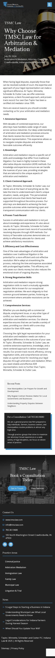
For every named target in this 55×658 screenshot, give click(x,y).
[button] (49, 4)
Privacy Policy (17, 648)
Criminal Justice (12, 561)
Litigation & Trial (13, 590)
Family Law (10, 579)
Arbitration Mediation (15, 567)
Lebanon (41, 62)
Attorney (32, 59)
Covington (43, 59)
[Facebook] (5, 544)
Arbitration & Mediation (15, 59)
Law (34, 62)
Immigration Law (13, 573)
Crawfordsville (11, 62)
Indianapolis (25, 62)
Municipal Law (12, 584)
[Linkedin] (10, 544)
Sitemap (5, 648)
